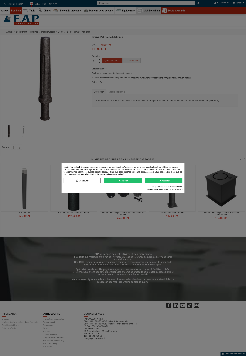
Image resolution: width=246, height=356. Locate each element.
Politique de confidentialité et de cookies (166, 187)
